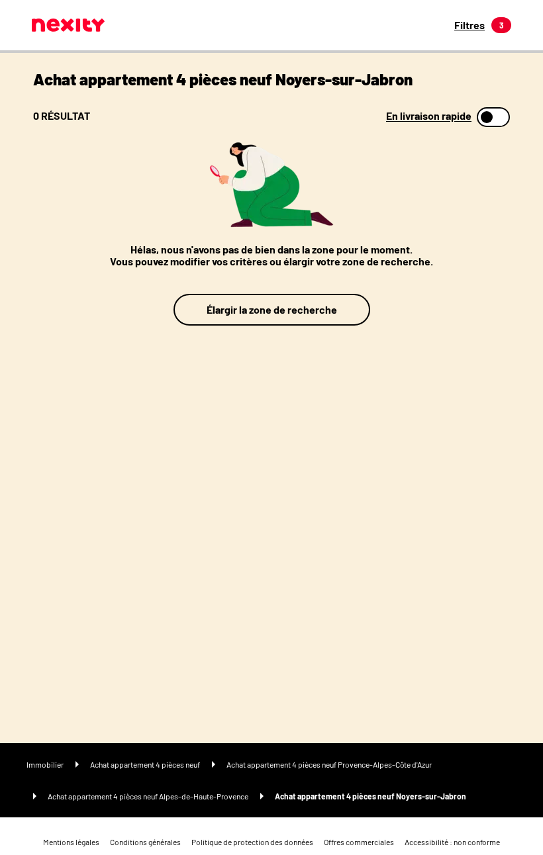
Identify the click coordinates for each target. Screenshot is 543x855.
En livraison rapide (428, 116)
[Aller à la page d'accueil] (68, 25)
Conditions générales (145, 841)
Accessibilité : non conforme (452, 841)
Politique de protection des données (252, 841)
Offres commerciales (359, 841)
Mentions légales (71, 841)
